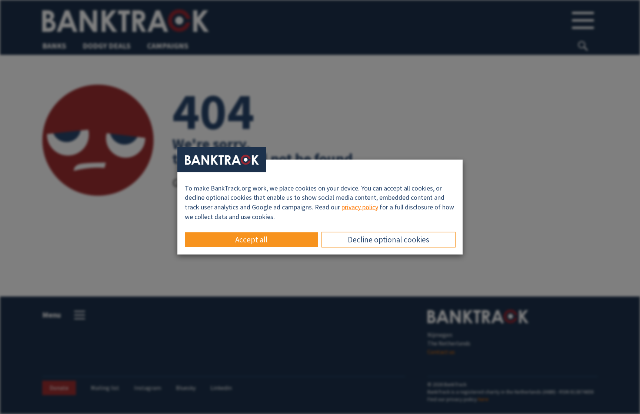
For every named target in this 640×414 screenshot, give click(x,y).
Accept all (251, 240)
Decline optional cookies (388, 240)
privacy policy (359, 207)
